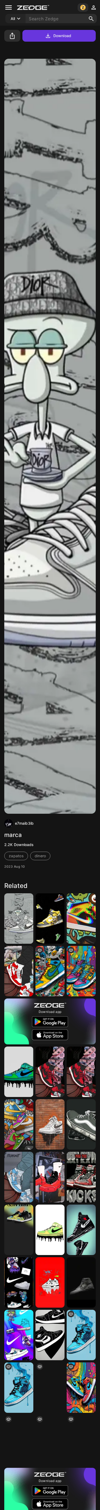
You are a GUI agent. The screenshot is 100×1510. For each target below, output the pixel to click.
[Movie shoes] (50, 918)
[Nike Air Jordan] (18, 1440)
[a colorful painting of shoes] (50, 1440)
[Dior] (18, 918)
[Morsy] (50, 1124)
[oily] (81, 971)
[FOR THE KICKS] (81, 1177)
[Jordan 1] (50, 1335)
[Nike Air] (50, 1230)
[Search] (91, 18)
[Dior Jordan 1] (81, 1282)
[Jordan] (81, 918)
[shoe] (81, 1335)
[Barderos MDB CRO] (81, 1124)
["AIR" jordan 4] (50, 1282)
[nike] (81, 1440)
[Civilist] (18, 1230)
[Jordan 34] (50, 1177)
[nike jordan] (50, 1387)
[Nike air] (50, 1072)
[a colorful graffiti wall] (81, 1387)
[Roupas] (81, 1072)
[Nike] (18, 1072)
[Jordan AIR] (18, 971)
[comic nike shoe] (50, 971)
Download (62, 35)
